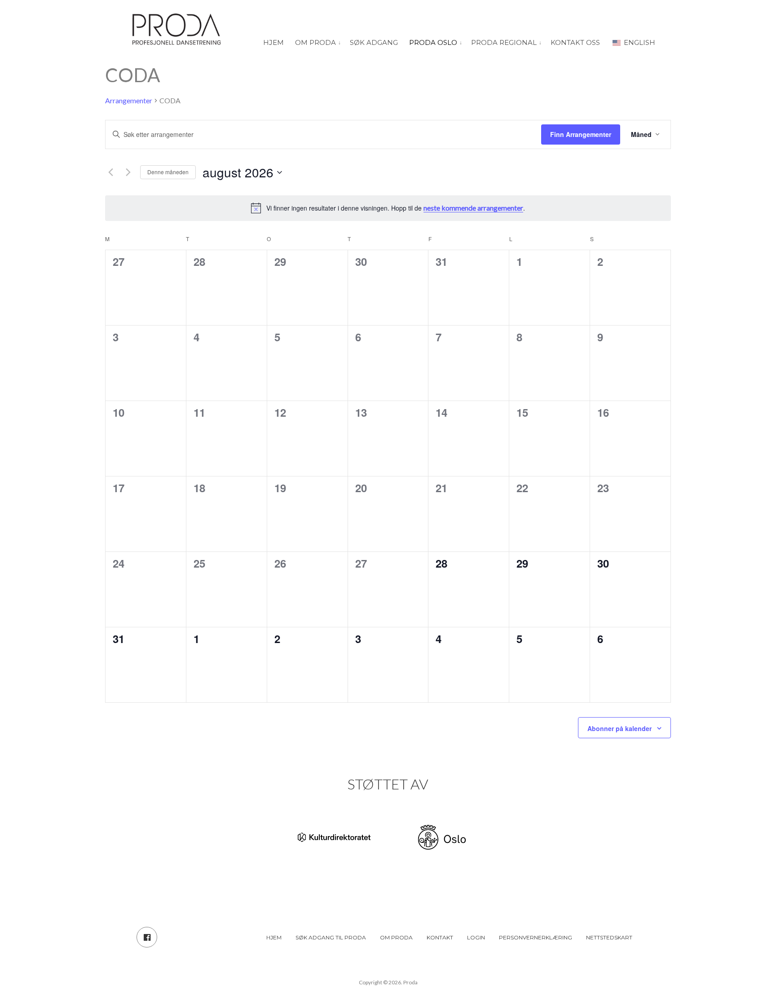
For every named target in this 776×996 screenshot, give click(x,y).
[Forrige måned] (110, 172)
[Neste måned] (128, 172)
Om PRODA (315, 42)
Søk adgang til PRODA (330, 937)
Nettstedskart (609, 937)
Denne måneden (168, 172)
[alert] (388, 207)
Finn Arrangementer (580, 134)
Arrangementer (128, 100)
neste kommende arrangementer (473, 207)
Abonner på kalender (619, 728)
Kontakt (440, 937)
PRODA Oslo (433, 42)
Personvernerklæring (535, 937)
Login (476, 937)
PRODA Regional (504, 42)
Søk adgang (374, 42)
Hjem (273, 42)
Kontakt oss (575, 42)
